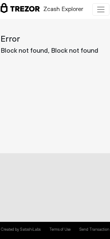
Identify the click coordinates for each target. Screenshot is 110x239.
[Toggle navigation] (100, 9)
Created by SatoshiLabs (21, 229)
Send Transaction (94, 229)
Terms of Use (60, 229)
